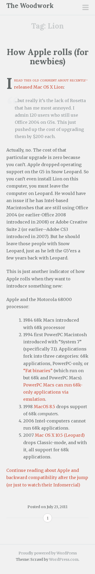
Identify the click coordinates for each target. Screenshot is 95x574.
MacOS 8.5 (44, 406)
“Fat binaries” (38, 370)
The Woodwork (30, 6)
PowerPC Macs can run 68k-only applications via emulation (53, 392)
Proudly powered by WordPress (47, 553)
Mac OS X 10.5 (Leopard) (60, 435)
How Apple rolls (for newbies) (48, 57)
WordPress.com (63, 559)
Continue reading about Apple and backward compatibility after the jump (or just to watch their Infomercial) (47, 477)
